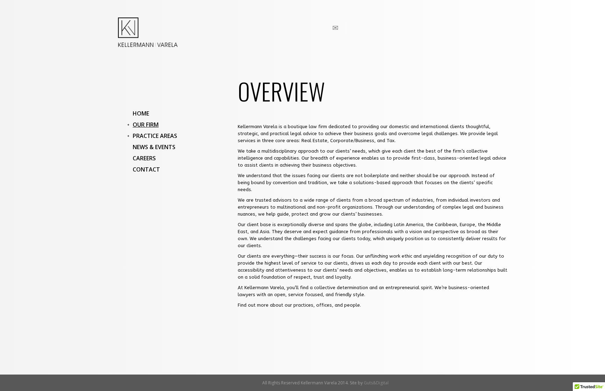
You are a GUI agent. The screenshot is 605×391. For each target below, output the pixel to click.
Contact (146, 169)
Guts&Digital (376, 383)
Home (141, 113)
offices (324, 305)
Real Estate (314, 140)
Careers (144, 158)
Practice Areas (155, 135)
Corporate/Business (352, 140)
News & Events (154, 147)
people (352, 305)
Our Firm (146, 124)
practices (303, 305)
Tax (391, 140)
